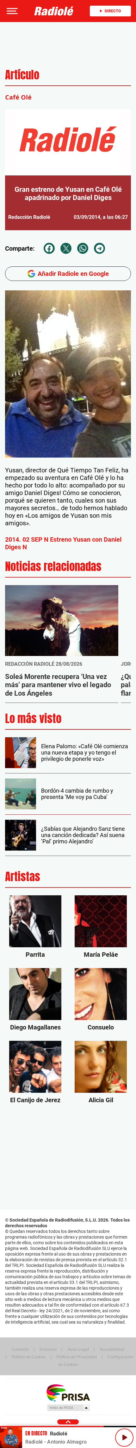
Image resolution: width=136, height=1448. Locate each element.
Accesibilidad (112, 1349)
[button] (11, 11)
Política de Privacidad (77, 1356)
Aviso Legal (78, 1349)
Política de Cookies (29, 1356)
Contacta (20, 1349)
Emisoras (48, 1349)
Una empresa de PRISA (68, 1392)
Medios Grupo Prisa (68, 1407)
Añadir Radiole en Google (73, 273)
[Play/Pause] (124, 1437)
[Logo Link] (54, 11)
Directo (113, 11)
